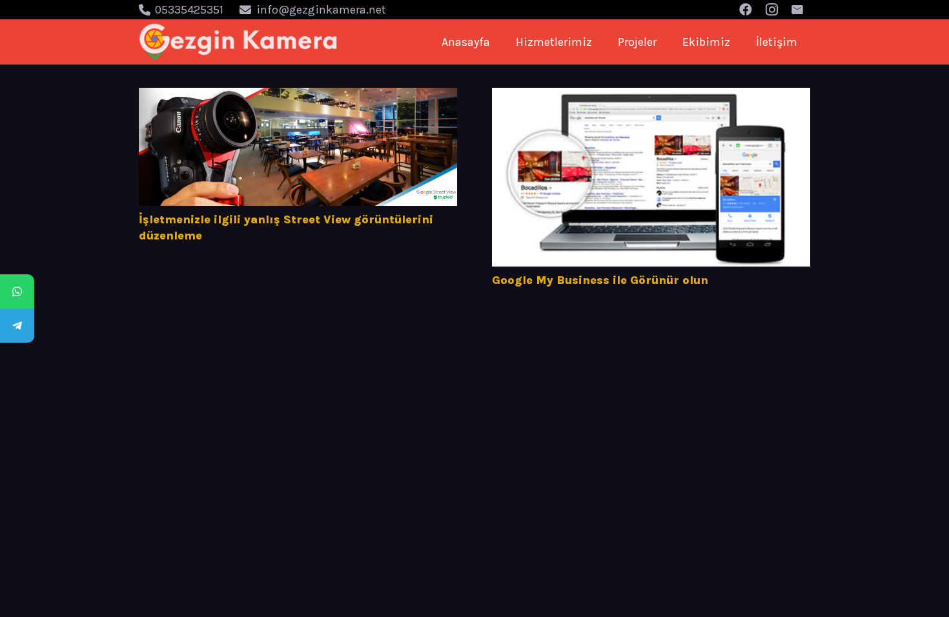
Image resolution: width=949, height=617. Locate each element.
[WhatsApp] (17, 291)
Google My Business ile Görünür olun (600, 280)
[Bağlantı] (238, 42)
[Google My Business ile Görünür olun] (651, 177)
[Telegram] (17, 325)
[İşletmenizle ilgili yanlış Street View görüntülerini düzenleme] (298, 147)
